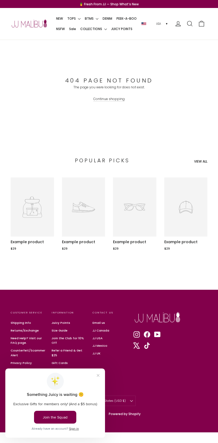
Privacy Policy (21, 363)
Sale (72, 29)
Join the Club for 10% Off (68, 340)
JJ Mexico (100, 345)
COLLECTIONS (91, 29)
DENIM (107, 18)
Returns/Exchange (25, 330)
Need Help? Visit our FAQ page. (26, 340)
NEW (59, 18)
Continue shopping (109, 99)
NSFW (60, 29)
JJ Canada (101, 330)
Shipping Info (21, 323)
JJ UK (96, 353)
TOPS (72, 18)
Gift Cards (60, 363)
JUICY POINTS (121, 29)
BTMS (89, 18)
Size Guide (60, 330)
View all (200, 161)
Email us (99, 323)
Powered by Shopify (125, 414)
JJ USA (98, 338)
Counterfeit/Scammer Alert (27, 352)
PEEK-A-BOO (126, 18)
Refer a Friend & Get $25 (67, 352)
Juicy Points (61, 323)
